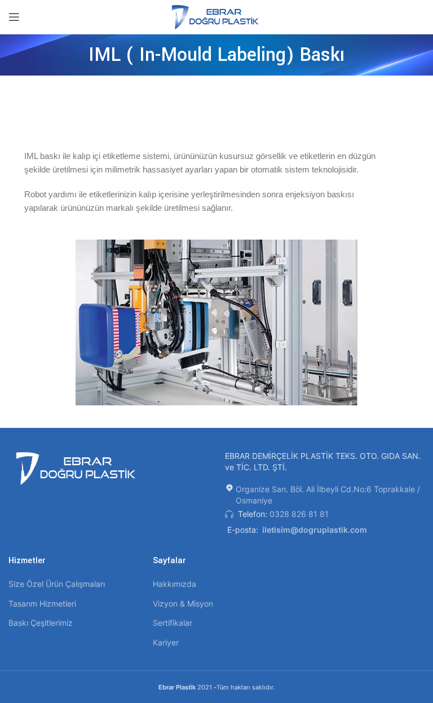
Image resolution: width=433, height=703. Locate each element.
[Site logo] (216, 16)
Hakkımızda (174, 584)
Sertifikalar (172, 622)
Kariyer (166, 642)
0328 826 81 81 (299, 514)
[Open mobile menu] (14, 17)
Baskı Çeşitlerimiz (40, 622)
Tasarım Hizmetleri (42, 603)
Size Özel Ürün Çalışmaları (56, 584)
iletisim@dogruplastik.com (314, 529)
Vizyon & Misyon (183, 603)
